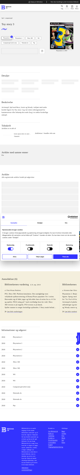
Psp (34, 43)
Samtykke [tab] (14, 223)
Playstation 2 (18, 38)
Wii (39, 38)
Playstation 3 (6, 38)
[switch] (30, 248)
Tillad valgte (40, 256)
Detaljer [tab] (40, 223)
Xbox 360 (30, 38)
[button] (40, 337)
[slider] (61, 37)
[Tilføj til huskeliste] (42, 51)
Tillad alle (65, 256)
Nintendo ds (25, 43)
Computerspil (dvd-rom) (10, 43)
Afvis (14, 256)
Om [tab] (66, 223)
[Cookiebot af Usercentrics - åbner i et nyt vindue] (69, 217)
